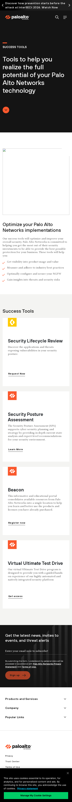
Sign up (15, 675)
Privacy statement (27, 788)
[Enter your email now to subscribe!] (36, 653)
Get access (15, 596)
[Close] (68, 773)
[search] (57, 17)
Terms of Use (12, 767)
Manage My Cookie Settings (35, 795)
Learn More (15, 449)
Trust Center (12, 761)
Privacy (9, 756)
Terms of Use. (28, 667)
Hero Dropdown (6, 110)
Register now (16, 522)
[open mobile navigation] (65, 17)
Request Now (16, 373)
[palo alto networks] (17, 17)
